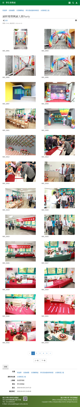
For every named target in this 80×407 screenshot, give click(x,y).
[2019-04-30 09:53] (60, 118)
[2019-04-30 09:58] (20, 145)
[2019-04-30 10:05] (60, 278)
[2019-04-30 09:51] (20, 118)
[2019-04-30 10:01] (20, 172)
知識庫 (4, 10)
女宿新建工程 (45, 10)
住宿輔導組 (20, 10)
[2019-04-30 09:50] (60, 92)
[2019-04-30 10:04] (20, 225)
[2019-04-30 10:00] (60, 145)
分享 (6, 20)
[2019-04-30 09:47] (20, 39)
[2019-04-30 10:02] (20, 198)
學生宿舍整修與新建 (32, 10)
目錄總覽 (12, 10)
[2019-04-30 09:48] (20, 65)
